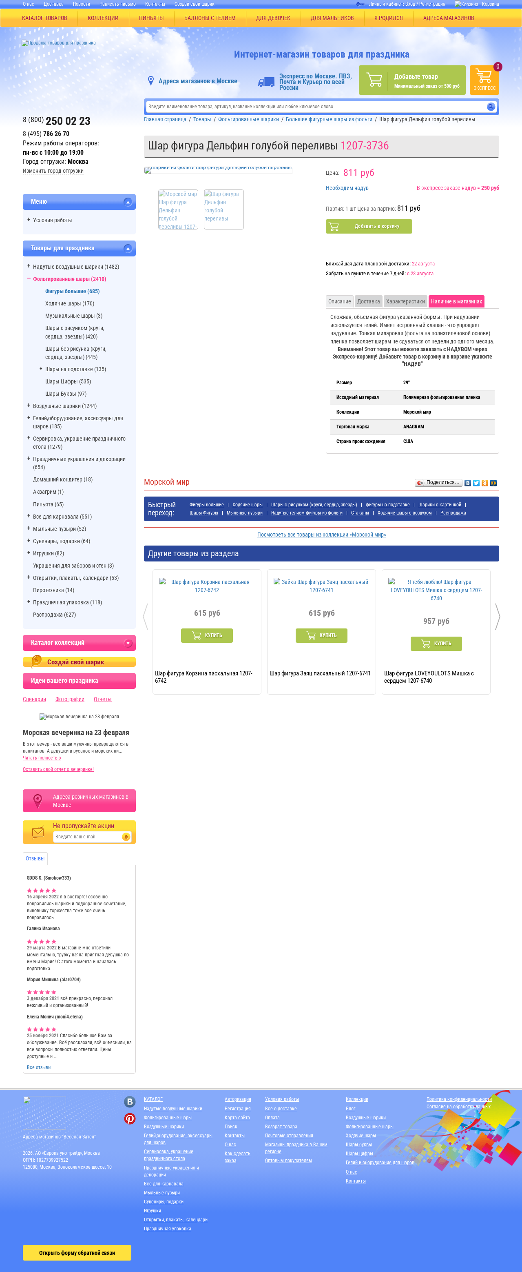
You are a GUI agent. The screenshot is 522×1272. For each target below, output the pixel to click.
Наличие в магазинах (456, 301)
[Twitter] (476, 481)
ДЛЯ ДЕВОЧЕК (273, 18)
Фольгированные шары (168, 1118)
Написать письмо (118, 4)
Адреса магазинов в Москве (198, 81)
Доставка (54, 4)
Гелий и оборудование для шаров (380, 1162)
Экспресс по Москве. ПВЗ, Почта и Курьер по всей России (315, 82)
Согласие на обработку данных (459, 1106)
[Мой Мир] (493, 481)
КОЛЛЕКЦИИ (103, 18)
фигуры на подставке (388, 505)
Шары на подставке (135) (75, 369)
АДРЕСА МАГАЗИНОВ (448, 18)
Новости (81, 4)
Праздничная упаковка (167, 1229)
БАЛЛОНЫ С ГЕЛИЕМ (210, 18)
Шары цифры (359, 1153)
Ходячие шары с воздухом (405, 513)
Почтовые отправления (289, 1135)
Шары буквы (359, 1144)
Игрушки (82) (48, 553)
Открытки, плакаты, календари (176, 1220)
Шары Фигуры (204, 513)
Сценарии (34, 699)
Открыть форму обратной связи (77, 1253)
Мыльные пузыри (245, 513)
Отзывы (35, 858)
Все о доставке (281, 1109)
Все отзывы (39, 1067)
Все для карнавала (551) (62, 516)
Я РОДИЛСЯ (388, 18)
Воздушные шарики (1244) (65, 406)
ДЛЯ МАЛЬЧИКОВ (332, 18)
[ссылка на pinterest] (130, 1119)
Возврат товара (281, 1126)
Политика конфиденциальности (459, 1099)
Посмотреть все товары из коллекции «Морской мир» (321, 534)
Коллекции (357, 1099)
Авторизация (238, 1099)
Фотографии (69, 699)
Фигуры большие (207, 505)
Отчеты (103, 699)
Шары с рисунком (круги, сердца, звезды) (314, 505)
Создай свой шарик (195, 4)
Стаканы (360, 513)
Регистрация (432, 4)
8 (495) (46, 134)
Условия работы (52, 220)
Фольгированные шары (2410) (69, 279)
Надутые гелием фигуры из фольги (307, 513)
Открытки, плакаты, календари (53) (76, 578)
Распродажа (453, 513)
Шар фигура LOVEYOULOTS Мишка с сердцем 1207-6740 (429, 677)
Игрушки (152, 1211)
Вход (410, 4)
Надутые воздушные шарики (173, 1109)
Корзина (490, 4)
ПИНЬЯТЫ (151, 18)
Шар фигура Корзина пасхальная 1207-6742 (203, 677)
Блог (350, 1109)
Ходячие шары (247, 505)
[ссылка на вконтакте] (130, 1102)
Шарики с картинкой (439, 505)
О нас (28, 4)
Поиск (231, 1126)
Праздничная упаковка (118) (67, 602)
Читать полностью (42, 758)
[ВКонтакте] (468, 481)
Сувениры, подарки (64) (61, 541)
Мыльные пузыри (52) (59, 529)
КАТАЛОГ (153, 1099)
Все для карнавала (164, 1184)
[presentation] (145, 617)
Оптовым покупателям (288, 1160)
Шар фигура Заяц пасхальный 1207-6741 (320, 673)
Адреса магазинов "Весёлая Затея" (59, 1137)
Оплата (272, 1118)
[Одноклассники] (485, 481)
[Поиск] (491, 106)
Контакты (155, 4)
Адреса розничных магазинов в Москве (90, 800)
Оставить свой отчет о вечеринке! (58, 769)
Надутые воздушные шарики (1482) (76, 266)
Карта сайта (237, 1118)
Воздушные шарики (164, 1126)
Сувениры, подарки (164, 1202)
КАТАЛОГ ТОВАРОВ (44, 18)
